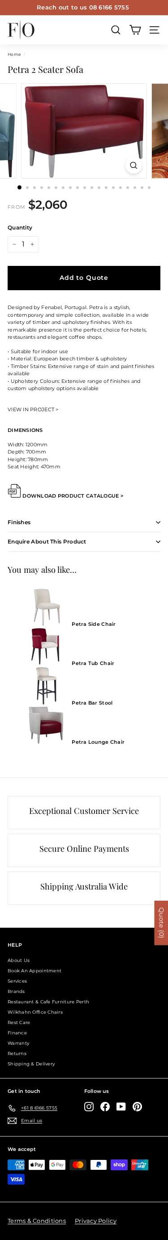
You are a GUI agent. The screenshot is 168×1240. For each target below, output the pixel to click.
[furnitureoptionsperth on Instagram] (89, 1106)
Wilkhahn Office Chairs (35, 1012)
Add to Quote (84, 278)
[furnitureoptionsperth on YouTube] (121, 1106)
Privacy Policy (95, 1220)
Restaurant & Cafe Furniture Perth (48, 1002)
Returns (17, 1053)
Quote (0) (161, 923)
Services (17, 981)
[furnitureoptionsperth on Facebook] (105, 1106)
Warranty (18, 1043)
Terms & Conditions (37, 1220)
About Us (19, 960)
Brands (16, 991)
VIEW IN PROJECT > (33, 409)
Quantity (20, 227)
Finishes (19, 522)
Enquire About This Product (47, 541)
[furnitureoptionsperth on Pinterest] (137, 1106)
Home (14, 54)
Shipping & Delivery (31, 1064)
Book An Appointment (34, 971)
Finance (17, 1033)
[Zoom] (133, 165)
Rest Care (19, 1022)
